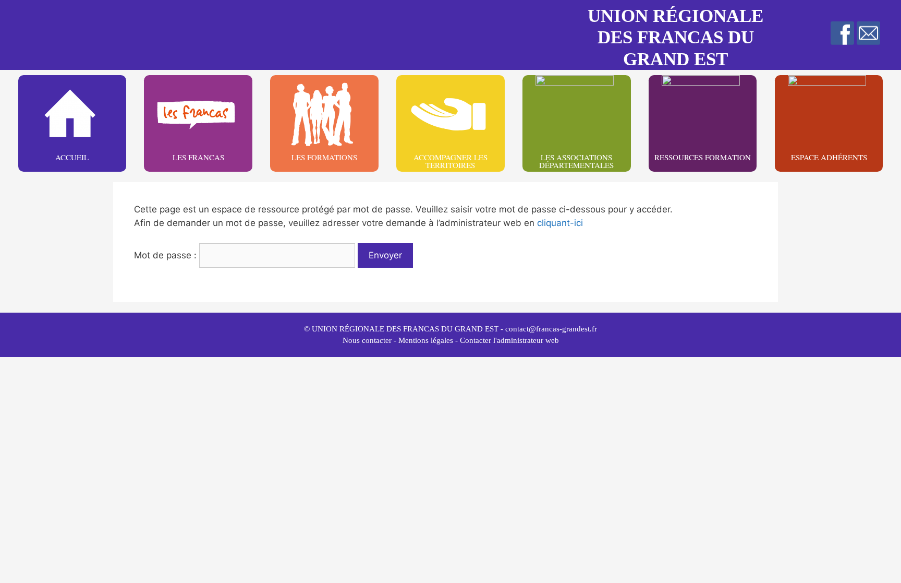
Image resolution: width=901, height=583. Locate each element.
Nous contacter (367, 340)
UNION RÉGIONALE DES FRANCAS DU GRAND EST (675, 37)
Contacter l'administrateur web (509, 340)
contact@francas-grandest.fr (551, 329)
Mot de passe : (166, 255)
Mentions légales (425, 340)
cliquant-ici (560, 223)
